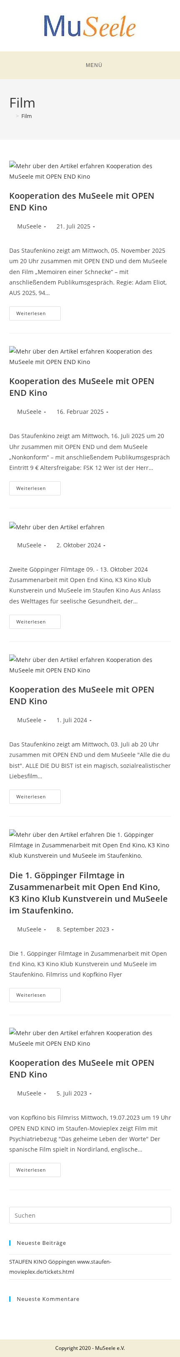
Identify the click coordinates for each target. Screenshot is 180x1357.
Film (26, 116)
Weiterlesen (38, 311)
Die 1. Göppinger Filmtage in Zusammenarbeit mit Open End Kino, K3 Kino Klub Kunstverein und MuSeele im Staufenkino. (88, 893)
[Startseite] (11, 116)
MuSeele (29, 226)
